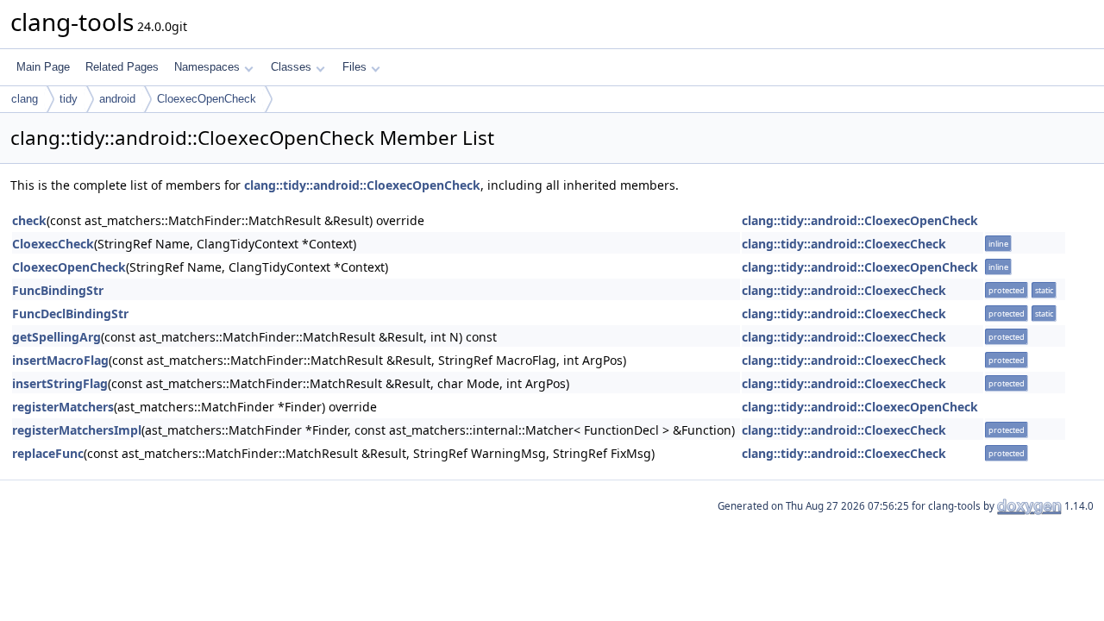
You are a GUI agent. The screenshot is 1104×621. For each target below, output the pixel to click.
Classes (291, 66)
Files (354, 66)
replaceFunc (48, 453)
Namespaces (207, 66)
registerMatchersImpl (76, 430)
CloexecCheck (53, 243)
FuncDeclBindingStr (70, 313)
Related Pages (122, 66)
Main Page (43, 66)
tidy (69, 98)
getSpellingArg (56, 337)
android (117, 98)
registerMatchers (63, 406)
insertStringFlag (60, 383)
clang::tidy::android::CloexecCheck (844, 243)
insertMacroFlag (60, 360)
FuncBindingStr (58, 290)
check (29, 220)
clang (24, 98)
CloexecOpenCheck (206, 98)
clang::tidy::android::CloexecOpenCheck (362, 185)
